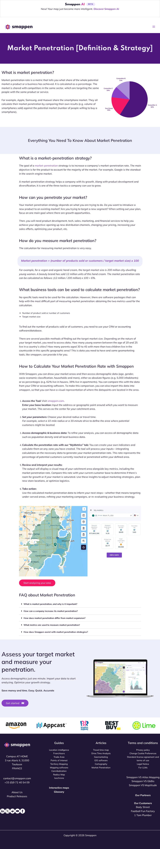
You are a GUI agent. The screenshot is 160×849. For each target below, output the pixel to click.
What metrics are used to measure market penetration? (52, 625)
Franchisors (59, 753)
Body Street (143, 807)
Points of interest (59, 760)
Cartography (101, 764)
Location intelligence (59, 750)
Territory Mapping (59, 764)
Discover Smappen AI (106, 8)
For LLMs (143, 767)
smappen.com (56, 400)
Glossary (59, 791)
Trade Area (59, 757)
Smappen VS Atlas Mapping (143, 777)
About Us (17, 792)
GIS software (101, 760)
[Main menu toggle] (154, 26)
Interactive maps (59, 787)
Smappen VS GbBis (143, 781)
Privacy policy (143, 750)
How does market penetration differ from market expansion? (54, 618)
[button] (80, 604)
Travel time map (101, 750)
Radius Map (59, 774)
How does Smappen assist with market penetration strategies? (56, 632)
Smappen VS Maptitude (143, 785)
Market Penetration (101, 767)
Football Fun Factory (143, 811)
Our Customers (143, 803)
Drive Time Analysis (101, 753)
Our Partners (143, 795)
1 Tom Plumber (143, 815)
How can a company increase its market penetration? (51, 611)
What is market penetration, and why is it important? (50, 604)
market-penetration (46, 165)
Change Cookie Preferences (143, 753)
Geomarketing (101, 757)
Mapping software (59, 767)
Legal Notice (143, 764)
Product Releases (17, 796)
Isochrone (59, 778)
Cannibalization (59, 771)
